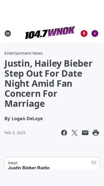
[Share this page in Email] (85, 133)
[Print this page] (96, 133)
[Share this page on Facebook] (64, 133)
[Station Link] (50, 33)
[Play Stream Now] (95, 33)
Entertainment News (23, 53)
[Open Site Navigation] (7, 33)
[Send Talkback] (84, 33)
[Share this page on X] (74, 133)
